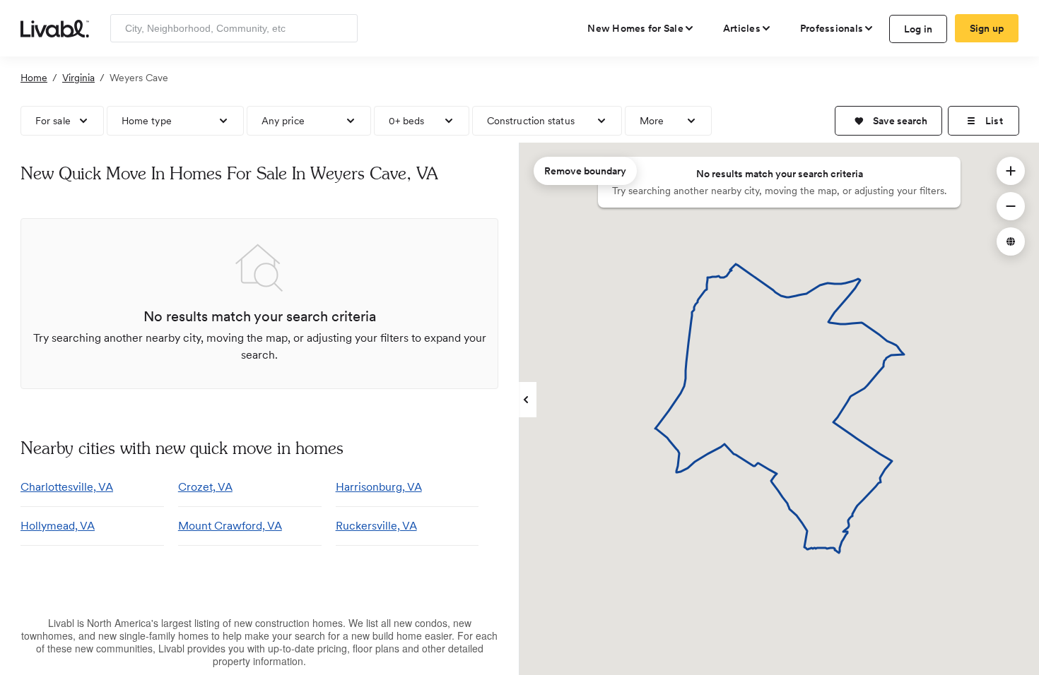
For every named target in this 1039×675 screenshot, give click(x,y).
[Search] (342, 28)
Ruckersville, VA (376, 525)
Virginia (78, 77)
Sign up (987, 28)
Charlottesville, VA (66, 487)
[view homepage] (54, 27)
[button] (888, 121)
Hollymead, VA (57, 525)
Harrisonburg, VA (379, 487)
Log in (918, 29)
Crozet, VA (205, 487)
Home (33, 77)
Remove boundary (585, 171)
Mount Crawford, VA (230, 525)
